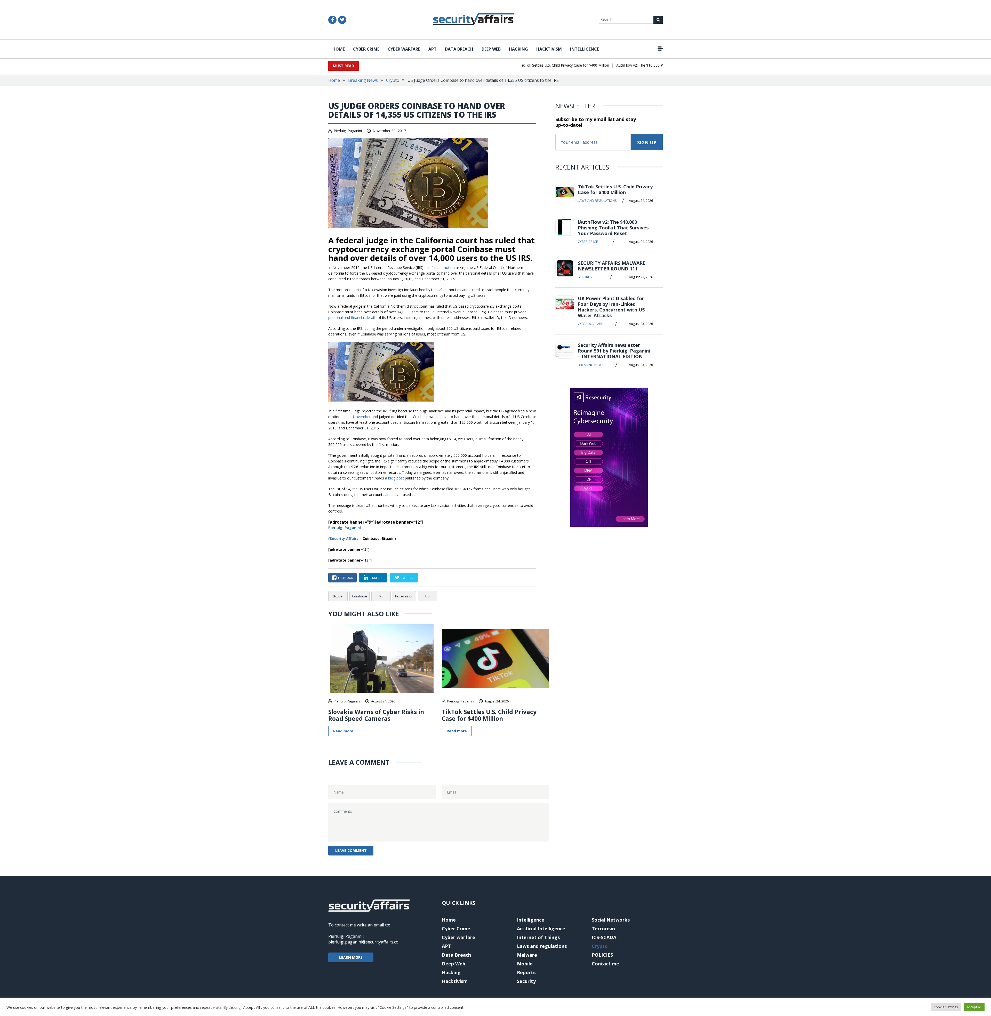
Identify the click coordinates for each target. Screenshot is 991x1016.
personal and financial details (352, 317)
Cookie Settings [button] (946, 1007)
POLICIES (602, 955)
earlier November (356, 416)
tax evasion (404, 596)
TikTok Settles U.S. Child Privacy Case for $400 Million (543, 65)
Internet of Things (538, 937)
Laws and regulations (597, 200)
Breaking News (363, 80)
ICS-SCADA (604, 937)
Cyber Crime (366, 49)
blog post (396, 478)
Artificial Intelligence (541, 928)
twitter (407, 578)
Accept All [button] (974, 1007)
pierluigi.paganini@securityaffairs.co (363, 942)
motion (449, 267)
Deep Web (491, 49)
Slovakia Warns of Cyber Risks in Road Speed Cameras (376, 715)
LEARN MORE (351, 957)
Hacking (518, 49)
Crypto (392, 80)
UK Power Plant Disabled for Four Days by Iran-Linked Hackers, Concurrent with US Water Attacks (611, 306)
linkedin (376, 578)
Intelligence (584, 49)
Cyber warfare (404, 49)
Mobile (525, 964)
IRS (381, 596)
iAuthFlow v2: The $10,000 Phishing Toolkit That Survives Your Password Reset (660, 65)
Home (338, 49)
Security (585, 277)
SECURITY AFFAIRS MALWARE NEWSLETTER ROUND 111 (611, 266)
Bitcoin (338, 596)
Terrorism (603, 928)
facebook (345, 578)
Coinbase (359, 596)
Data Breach (459, 49)
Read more (343, 731)
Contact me (605, 964)
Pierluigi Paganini (348, 130)
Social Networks (611, 920)
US (427, 596)
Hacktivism (549, 49)
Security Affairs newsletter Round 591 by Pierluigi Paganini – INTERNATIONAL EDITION (614, 350)
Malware (527, 955)
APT (432, 49)
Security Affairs (344, 538)
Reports (526, 972)
